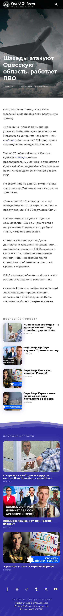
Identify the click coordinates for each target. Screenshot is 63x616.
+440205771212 (35, 609)
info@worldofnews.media (34, 606)
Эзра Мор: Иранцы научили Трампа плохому (41, 349)
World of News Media (37, 603)
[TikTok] (27, 589)
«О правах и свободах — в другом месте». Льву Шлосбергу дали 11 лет (41, 327)
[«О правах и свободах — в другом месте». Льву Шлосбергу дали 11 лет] (12, 332)
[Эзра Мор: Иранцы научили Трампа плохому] (12, 355)
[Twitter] (46, 589)
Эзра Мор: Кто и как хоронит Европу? (37, 372)
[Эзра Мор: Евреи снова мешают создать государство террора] (12, 401)
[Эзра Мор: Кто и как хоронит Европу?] (12, 378)
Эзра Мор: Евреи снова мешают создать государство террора (39, 396)
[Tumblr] (36, 589)
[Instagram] (17, 589)
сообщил (9, 140)
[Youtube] (56, 589)
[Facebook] (7, 589)
